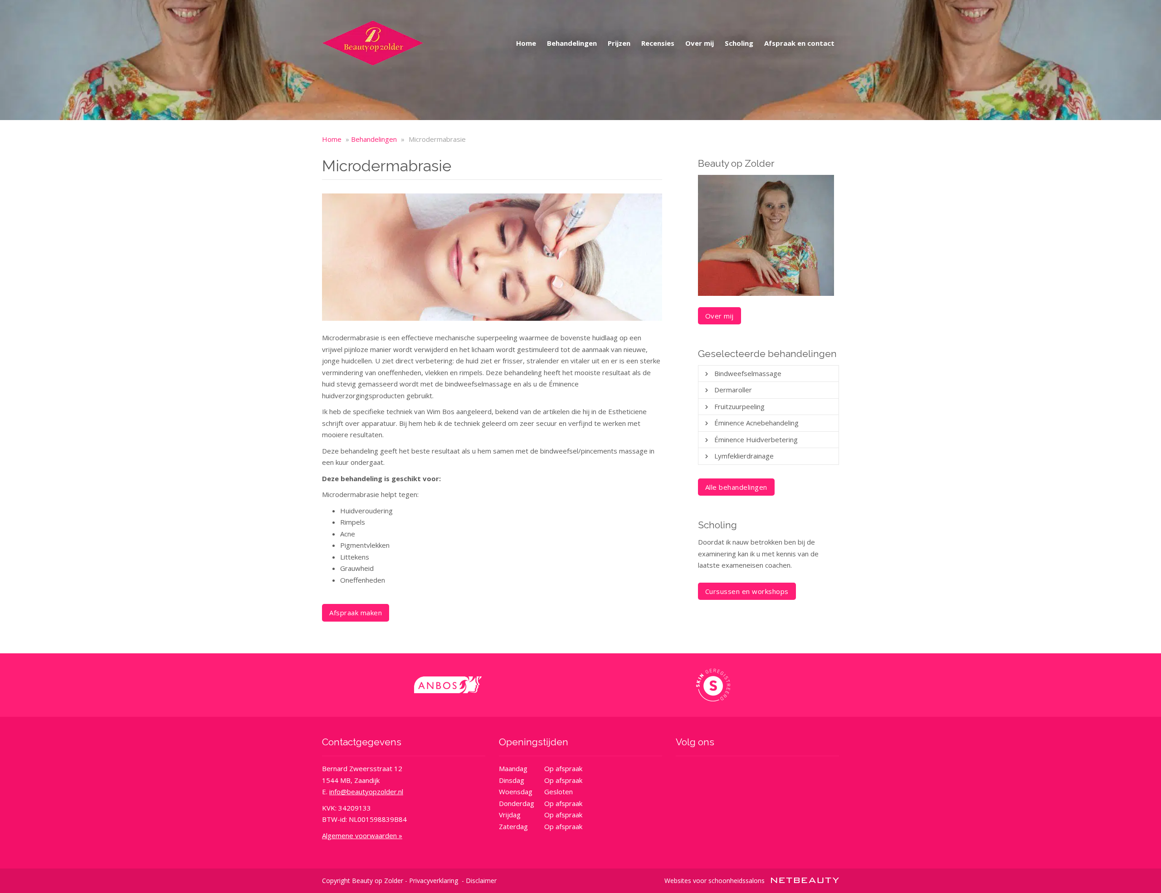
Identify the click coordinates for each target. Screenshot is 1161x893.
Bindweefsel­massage (747, 373)
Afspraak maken (355, 612)
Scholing (739, 43)
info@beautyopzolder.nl (366, 791)
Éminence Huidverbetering (756, 439)
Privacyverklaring (433, 880)
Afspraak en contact (799, 43)
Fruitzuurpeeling (739, 406)
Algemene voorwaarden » (362, 835)
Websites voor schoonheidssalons (715, 880)
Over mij (699, 43)
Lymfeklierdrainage (744, 455)
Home (526, 43)
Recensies (657, 43)
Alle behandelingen (736, 487)
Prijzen (619, 43)
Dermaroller (733, 389)
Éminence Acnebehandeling (756, 422)
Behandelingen (572, 43)
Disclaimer (481, 880)
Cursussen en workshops (747, 591)
